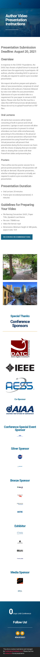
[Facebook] (18, 633)
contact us (8, 653)
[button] (20, 3)
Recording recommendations (16, 237)
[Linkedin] (22, 633)
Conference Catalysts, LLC (14, 651)
